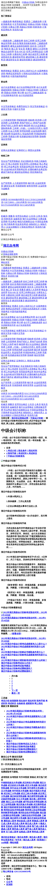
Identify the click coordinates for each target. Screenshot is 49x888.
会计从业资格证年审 (26, 87)
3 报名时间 (32, 450)
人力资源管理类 (19, 183)
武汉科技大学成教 (30, 782)
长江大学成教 (22, 799)
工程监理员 (39, 287)
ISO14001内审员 (35, 202)
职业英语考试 (21, 224)
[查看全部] (16, 633)
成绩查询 (30, 703)
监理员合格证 (21, 216)
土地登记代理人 (35, 128)
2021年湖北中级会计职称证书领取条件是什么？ (23, 652)
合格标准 (21, 703)
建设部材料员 (39, 60)
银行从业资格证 (30, 219)
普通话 (27, 21)
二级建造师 (36, 21)
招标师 (31, 120)
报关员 (44, 404)
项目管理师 (6, 139)
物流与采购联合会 (26, 221)
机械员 (4, 216)
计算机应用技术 (27, 227)
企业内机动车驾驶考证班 (15, 169)
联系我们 (41, 840)
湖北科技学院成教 (18, 796)
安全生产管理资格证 (10, 161)
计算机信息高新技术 (31, 73)
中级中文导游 (18, 109)
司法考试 (12, 221)
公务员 (39, 216)
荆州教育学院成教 (9, 813)
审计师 (21, 93)
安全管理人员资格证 (29, 164)
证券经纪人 (22, 150)
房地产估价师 (39, 123)
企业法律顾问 (12, 227)
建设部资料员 (38, 298)
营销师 (42, 136)
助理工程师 (41, 347)
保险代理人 (39, 412)
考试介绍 (5, 701)
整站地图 (14, 842)
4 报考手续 (11, 453)
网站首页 (5, 262)
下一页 (14, 690)
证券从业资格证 (8, 150)
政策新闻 (14, 701)
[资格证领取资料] (9, 254)
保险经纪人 (34, 224)
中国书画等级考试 (18, 76)
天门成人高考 (12, 832)
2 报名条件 (22, 450)
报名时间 (32, 701)
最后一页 (15, 693)
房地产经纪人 (26, 123)
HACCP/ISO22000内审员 (35, 393)
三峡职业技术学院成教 (30, 815)
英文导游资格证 (37, 106)
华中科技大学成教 (20, 791)
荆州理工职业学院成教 (35, 810)
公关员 (32, 216)
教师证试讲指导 (13, 73)
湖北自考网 (22, 837)
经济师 (38, 120)
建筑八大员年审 (40, 49)
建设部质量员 (26, 60)
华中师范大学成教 (35, 788)
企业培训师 (36, 131)
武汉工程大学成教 (29, 793)
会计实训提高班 (26, 95)
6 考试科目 (32, 453)
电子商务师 (9, 224)
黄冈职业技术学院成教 (28, 813)
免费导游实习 (23, 106)
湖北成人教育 (35, 837)
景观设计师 (13, 136)
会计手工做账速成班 (34, 93)
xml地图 (4, 842)
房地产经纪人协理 (9, 125)
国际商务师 (6, 128)
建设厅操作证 (7, 172)
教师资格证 (17, 21)
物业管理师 (6, 43)
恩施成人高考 (38, 821)
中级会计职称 (28, 2)
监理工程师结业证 (34, 51)
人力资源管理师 (8, 120)
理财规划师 (22, 120)
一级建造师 (6, 21)
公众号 (9, 882)
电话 (8, 879)
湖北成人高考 (29, 840)
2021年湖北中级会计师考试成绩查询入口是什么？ (24, 644)
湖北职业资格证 (8, 837)
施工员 (14, 49)
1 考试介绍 (11, 450)
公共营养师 (13, 123)
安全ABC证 (20, 51)
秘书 (21, 125)
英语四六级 (17, 30)
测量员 (11, 216)
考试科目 (12, 703)
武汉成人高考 (18, 823)
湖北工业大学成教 (14, 802)
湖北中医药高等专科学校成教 (17, 807)
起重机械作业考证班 (37, 169)
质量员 (29, 49)
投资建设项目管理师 (29, 136)
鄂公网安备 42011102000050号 (17, 871)
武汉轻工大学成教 (12, 793)
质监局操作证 (36, 172)
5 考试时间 (22, 453)
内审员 (4, 199)
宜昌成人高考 (12, 826)
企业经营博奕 (40, 382)
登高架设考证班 (27, 167)
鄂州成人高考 (25, 826)
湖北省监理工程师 (36, 54)
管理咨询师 (25, 131)
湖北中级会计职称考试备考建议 (15, 666)
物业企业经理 (7, 51)
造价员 (33, 46)
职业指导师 (28, 134)
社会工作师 (13, 131)
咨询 (8, 876)
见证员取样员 (27, 161)
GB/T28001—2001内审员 (15, 202)
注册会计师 (13, 27)
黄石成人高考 (31, 823)
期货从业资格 (34, 150)
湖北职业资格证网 (19, 418)
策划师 (7, 134)
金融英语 (17, 219)
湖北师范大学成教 (18, 818)
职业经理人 (16, 134)
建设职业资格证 (22, 172)
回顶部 (9, 884)
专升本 (18, 840)
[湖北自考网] (10, 245)
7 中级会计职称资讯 (15, 456)
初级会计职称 (34, 24)
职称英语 (37, 27)
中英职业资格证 (37, 410)
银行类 (31, 183)
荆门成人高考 (38, 826)
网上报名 (38, 703)
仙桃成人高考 (25, 832)
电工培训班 (13, 164)
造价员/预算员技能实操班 (24, 43)
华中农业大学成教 (18, 788)
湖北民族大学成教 (24, 804)
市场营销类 (20, 186)
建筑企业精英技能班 (19, 46)
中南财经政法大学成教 (11, 782)
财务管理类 (32, 186)
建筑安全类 (9, 186)
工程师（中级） (19, 128)
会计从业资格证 (8, 87)
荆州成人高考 (38, 832)
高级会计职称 (26, 27)
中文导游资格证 (19, 24)
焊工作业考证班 (11, 167)
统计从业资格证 (38, 125)
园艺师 (37, 350)
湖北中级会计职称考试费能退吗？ (16, 668)
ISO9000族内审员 (16, 199)
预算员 (7, 49)
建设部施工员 (32, 57)
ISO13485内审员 (27, 205)
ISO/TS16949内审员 (10, 205)
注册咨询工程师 (19, 54)
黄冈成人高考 (18, 829)
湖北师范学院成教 (35, 796)
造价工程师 (29, 41)
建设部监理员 (18, 57)
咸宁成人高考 (31, 829)
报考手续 (41, 701)
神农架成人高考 (24, 821)
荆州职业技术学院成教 (14, 810)
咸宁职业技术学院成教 (33, 802)
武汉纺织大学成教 (16, 785)
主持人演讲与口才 (28, 71)
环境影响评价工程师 (32, 352)
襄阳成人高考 (10, 821)
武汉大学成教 (31, 785)
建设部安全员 (12, 60)
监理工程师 (40, 41)
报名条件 (23, 701)
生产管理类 (6, 183)
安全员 (21, 49)
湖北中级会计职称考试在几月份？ (16, 663)
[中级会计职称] (8, 461)
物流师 (27, 125)
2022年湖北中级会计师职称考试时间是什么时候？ (24, 660)
